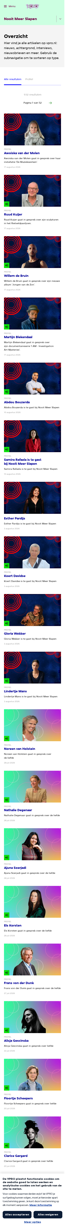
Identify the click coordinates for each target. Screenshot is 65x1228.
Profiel (29, 79)
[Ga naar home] (32, 6)
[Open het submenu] (60, 19)
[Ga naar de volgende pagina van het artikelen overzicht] (50, 103)
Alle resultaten (12, 79)
